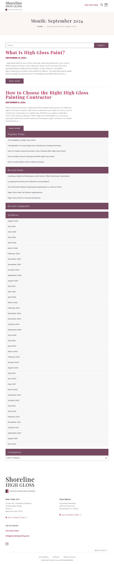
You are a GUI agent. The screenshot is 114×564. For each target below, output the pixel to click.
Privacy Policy (70, 557)
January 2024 (13, 362)
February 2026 (14, 254)
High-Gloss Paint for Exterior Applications (25, 192)
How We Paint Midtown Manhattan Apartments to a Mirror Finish (35, 187)
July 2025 (11, 286)
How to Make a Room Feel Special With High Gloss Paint (31, 156)
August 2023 (13, 368)
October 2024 (13, 324)
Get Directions (16, 518)
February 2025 (14, 308)
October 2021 (13, 428)
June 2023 (12, 379)
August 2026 (13, 221)
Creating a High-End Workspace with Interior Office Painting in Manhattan (39, 176)
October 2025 (13, 270)
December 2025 (14, 259)
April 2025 (12, 297)
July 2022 (11, 406)
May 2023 (12, 384)
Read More (14, 81)
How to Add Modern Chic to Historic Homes (26, 162)
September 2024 (15, 330)
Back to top (100, 550)
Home (40, 26)
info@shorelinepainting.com (17, 536)
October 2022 (13, 400)
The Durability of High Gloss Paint (22, 140)
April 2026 (12, 243)
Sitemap (56, 557)
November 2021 (14, 422)
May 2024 (12, 341)
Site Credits (43, 557)
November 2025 (14, 264)
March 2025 (12, 303)
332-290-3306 (91, 5)
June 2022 (12, 411)
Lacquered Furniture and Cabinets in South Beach (28, 182)
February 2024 (14, 357)
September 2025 (14, 275)
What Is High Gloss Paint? (35, 52)
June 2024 (12, 335)
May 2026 (12, 237)
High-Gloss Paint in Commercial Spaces (24, 198)
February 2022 (14, 417)
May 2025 (12, 292)
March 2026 (13, 248)
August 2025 (13, 281)
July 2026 (11, 226)
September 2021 (14, 433)
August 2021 (13, 438)
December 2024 (14, 313)
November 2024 (14, 319)
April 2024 (12, 346)
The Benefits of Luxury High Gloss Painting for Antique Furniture (34, 146)
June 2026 (12, 232)
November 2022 (14, 395)
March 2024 (13, 351)
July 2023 (11, 373)
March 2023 (13, 390)
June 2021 (12, 444)
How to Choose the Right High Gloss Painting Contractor (47, 95)
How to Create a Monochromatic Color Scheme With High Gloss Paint (37, 151)
